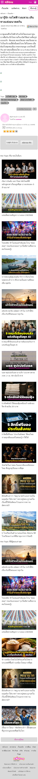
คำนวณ (26, 750)
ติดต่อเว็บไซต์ (12, 771)
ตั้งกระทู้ (33, 8)
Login (12, 142)
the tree (22, 96)
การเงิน (33, 750)
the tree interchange (8, 100)
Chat (34, 747)
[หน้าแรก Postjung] (9, 2)
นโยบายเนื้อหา (7, 768)
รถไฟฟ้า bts (10, 96)
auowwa (18, 119)
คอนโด (4, 103)
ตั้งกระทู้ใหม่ (18, 740)
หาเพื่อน (28, 747)
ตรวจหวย (13, 747)
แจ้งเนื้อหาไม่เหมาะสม (19, 775)
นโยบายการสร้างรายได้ (21, 768)
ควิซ (21, 750)
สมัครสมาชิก (26, 143)
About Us (32, 768)
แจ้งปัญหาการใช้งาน (24, 771)
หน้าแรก (3, 13)
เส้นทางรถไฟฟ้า (26, 100)
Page (19, 754)
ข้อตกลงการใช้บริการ (10, 764)
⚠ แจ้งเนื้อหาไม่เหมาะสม (24, 109)
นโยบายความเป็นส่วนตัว (26, 764)
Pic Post (15, 750)
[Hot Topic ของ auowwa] (4, 122)
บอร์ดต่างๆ (15, 8)
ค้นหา (24, 8)
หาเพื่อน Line (6, 750)
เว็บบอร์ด (5, 8)
